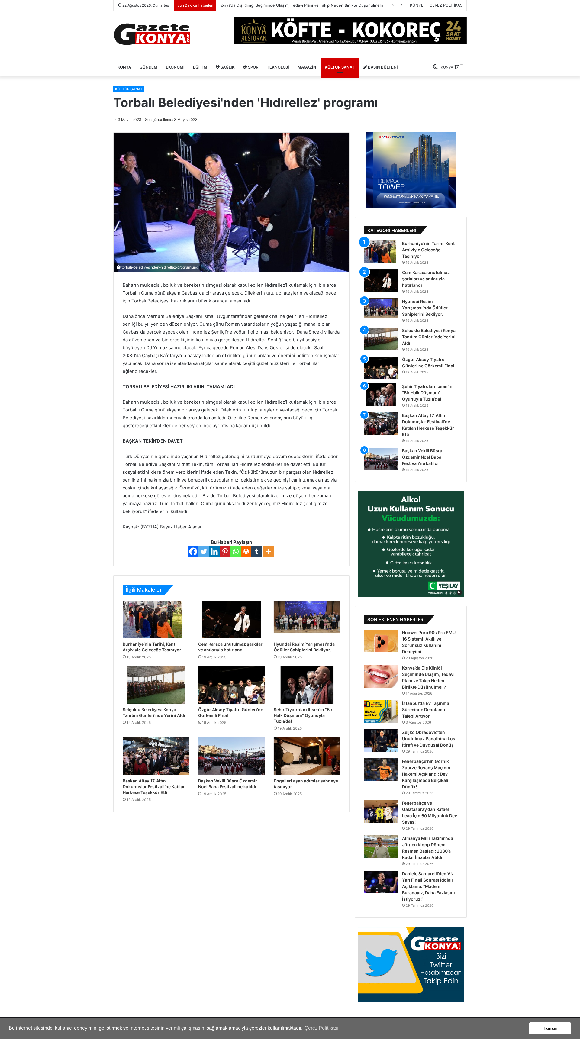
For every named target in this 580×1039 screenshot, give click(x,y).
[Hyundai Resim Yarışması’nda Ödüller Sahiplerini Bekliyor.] (307, 619)
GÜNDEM (148, 67)
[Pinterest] (225, 551)
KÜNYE (417, 5)
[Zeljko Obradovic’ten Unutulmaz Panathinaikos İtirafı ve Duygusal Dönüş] (381, 740)
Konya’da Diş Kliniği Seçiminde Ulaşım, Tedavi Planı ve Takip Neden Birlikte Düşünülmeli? (301, 5)
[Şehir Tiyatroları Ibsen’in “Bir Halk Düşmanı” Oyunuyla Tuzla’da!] (307, 685)
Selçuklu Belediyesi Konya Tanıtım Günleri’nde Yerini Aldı (429, 337)
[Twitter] (203, 551)
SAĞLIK (227, 67)
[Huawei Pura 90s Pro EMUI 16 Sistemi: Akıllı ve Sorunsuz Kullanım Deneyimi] (381, 641)
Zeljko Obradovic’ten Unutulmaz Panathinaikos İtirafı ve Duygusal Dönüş (428, 738)
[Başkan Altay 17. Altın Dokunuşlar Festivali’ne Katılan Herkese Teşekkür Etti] (156, 756)
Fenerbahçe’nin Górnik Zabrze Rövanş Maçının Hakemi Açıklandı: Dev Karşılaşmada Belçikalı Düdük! (426, 774)
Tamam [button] (550, 1028)
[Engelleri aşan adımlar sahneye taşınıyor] (307, 756)
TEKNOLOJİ (278, 67)
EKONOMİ (175, 67)
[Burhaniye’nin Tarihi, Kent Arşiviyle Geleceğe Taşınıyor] (156, 619)
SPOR (252, 67)
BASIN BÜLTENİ (382, 67)
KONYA (124, 67)
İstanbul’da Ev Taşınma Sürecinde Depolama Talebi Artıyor (425, 709)
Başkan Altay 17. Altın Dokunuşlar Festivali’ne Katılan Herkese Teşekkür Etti (154, 786)
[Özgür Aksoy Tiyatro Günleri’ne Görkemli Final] (231, 685)
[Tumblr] (256, 551)
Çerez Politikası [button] (321, 1028)
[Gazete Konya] (151, 34)
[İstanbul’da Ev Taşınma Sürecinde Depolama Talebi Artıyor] (381, 711)
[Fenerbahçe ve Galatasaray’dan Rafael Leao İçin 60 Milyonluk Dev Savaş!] (381, 811)
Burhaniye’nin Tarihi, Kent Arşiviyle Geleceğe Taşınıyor (428, 250)
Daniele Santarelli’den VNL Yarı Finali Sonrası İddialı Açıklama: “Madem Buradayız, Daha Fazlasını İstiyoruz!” (429, 886)
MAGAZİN (307, 67)
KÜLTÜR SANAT (340, 67)
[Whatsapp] (235, 551)
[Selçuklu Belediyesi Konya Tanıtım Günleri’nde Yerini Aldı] (156, 685)
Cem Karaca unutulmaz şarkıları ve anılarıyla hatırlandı (426, 279)
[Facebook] (193, 551)
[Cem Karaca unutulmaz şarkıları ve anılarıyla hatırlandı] (231, 619)
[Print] (246, 551)
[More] (268, 551)
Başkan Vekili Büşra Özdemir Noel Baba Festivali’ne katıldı (422, 457)
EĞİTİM (200, 67)
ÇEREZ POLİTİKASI (446, 5)
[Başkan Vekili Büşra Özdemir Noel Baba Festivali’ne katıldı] (231, 756)
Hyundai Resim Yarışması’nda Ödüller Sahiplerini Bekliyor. (425, 308)
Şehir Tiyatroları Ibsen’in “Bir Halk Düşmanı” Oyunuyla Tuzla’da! (303, 715)
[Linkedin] (214, 551)
